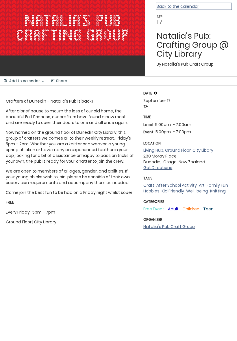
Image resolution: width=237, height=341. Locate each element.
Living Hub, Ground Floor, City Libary (178, 150)
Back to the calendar (178, 6)
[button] (155, 93)
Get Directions (157, 167)
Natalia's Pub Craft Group (169, 226)
